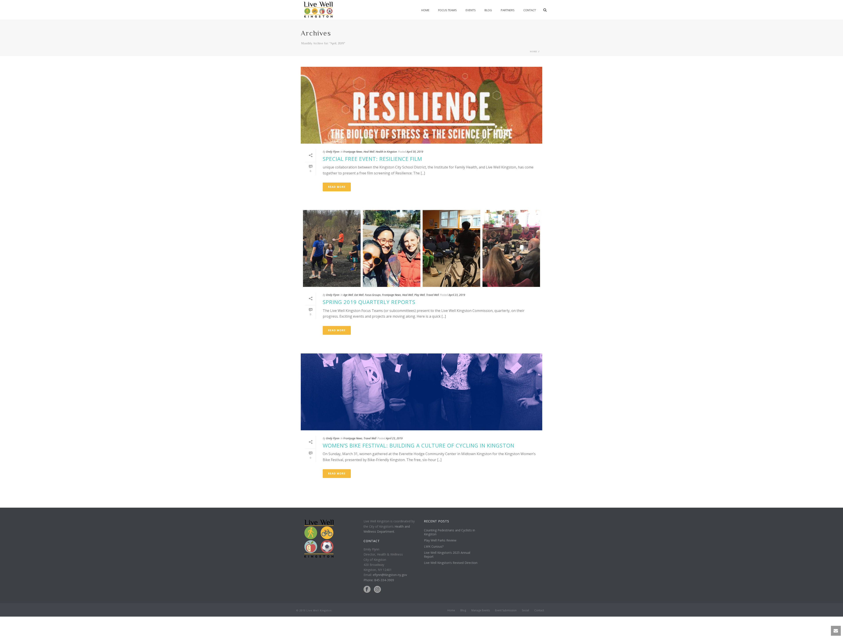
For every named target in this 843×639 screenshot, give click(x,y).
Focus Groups (373, 295)
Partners (508, 10)
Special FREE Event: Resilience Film (372, 158)
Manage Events (480, 610)
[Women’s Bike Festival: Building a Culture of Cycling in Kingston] (421, 391)
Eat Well (359, 295)
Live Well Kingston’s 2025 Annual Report (447, 555)
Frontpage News (352, 152)
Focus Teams (447, 10)
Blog (488, 10)
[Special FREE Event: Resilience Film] (421, 105)
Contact (529, 10)
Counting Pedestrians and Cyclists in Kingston (449, 532)
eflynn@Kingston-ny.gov (390, 575)
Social (525, 610)
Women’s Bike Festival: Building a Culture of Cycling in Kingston (418, 445)
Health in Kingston (386, 152)
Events (471, 10)
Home (425, 10)
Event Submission (506, 610)
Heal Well (369, 152)
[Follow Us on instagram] (377, 589)
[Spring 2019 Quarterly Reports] (421, 248)
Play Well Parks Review (440, 540)
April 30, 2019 (415, 152)
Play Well (419, 295)
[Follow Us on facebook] (367, 589)
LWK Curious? (433, 546)
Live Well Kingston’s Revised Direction (450, 563)
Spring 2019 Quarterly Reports (369, 302)
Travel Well (432, 295)
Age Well (348, 295)
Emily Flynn (332, 152)
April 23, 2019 (457, 295)
